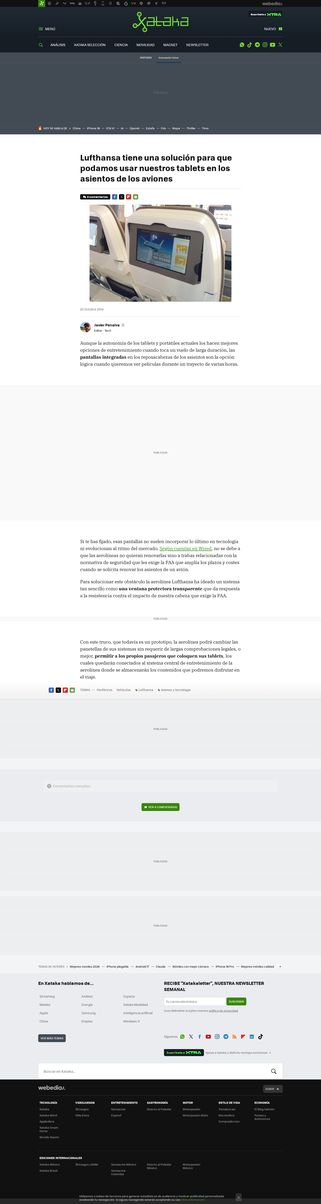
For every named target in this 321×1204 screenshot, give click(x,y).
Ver (162, 807)
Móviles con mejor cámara (191, 966)
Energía (87, 1004)
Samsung (88, 1013)
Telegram (257, 44)
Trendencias (227, 1109)
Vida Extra (82, 1115)
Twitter (280, 44)
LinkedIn (251, 1035)
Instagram (265, 44)
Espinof (116, 1115)
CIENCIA (121, 44)
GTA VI (110, 128)
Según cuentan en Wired (186, 548)
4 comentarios (97, 197)
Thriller (191, 128)
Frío (163, 128)
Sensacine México (123, 1164)
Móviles (45, 1004)
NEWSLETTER (197, 44)
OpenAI (135, 128)
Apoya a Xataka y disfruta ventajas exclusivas (236, 1052)
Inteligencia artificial (138, 1013)
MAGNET (170, 44)
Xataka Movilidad (135, 1004)
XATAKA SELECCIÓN (90, 44)
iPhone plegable (118, 966)
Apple (44, 1013)
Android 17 (143, 966)
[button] (109, 324)
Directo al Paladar (159, 1109)
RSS (234, 1035)
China (77, 128)
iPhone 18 (93, 128)
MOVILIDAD (145, 44)
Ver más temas (52, 1038)
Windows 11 (131, 1021)
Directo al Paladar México (159, 1166)
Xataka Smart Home (49, 1129)
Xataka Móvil (48, 1115)
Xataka (160, 22)
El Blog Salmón (264, 1109)
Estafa (150, 128)
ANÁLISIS (57, 44)
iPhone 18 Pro (225, 966)
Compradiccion (229, 1121)
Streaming (47, 996)
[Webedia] (51, 1087)
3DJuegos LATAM (86, 1164)
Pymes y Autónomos (262, 1117)
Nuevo (270, 28)
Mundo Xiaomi (49, 1137)
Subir (270, 1089)
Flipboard (128, 196)
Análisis (87, 996)
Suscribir (236, 1001)
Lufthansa (145, 690)
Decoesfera (227, 1115)
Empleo (86, 1021)
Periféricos (104, 690)
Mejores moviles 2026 (85, 966)
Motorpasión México (191, 1166)
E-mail (135, 196)
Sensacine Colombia (118, 1172)
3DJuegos (82, 1109)
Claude (161, 966)
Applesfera (47, 1121)
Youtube (272, 44)
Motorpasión (191, 1109)
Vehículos (124, 690)
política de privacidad (223, 1010)
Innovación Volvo (169, 57)
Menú (50, 28)
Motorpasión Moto (195, 1115)
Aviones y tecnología (175, 690)
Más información (193, 1199)
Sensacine (118, 1109)
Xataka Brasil (48, 1170)
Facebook (114, 196)
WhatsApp (242, 44)
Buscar (274, 1071)
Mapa (176, 128)
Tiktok (249, 44)
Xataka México (50, 1164)
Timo (205, 128)
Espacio (129, 996)
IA (122, 128)
